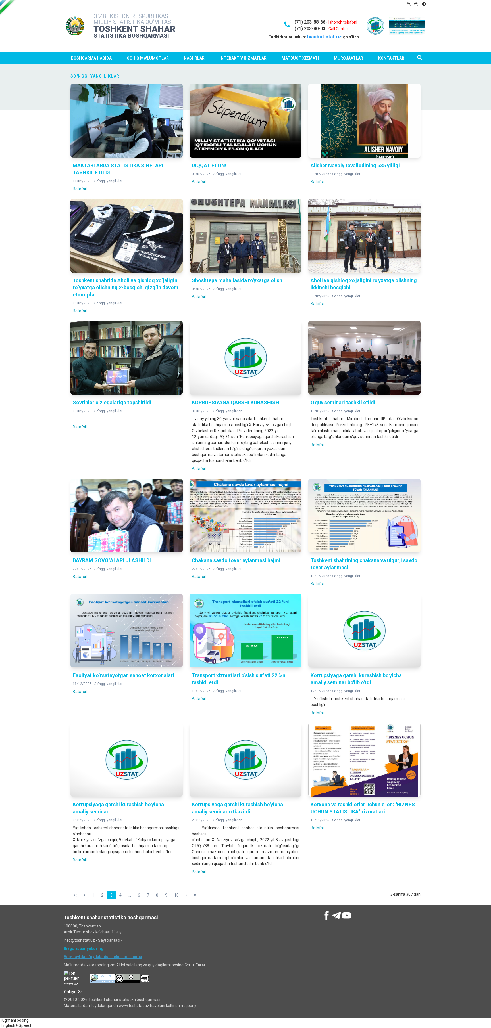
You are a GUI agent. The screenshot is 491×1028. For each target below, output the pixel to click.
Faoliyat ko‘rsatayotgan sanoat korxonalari (123, 675)
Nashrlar (194, 58)
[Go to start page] (75, 895)
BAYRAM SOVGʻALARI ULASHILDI (112, 560)
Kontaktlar (391, 58)
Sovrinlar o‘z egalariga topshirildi (112, 402)
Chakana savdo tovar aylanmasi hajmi (236, 560)
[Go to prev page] (84, 895)
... (129, 895)
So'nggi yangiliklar (108, 181)
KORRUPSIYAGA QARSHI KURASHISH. (236, 402)
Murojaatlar (348, 58)
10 (176, 895)
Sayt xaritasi (109, 940)
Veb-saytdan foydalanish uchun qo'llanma (103, 956)
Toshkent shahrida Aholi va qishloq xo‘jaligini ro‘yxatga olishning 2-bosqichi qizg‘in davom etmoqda (126, 287)
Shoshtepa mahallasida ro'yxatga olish (237, 280)
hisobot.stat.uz (324, 36)
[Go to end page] (195, 895)
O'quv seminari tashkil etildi (343, 402)
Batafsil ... (81, 189)
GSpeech (24, 1025)
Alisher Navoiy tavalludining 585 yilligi (355, 165)
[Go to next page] (186, 895)
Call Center (338, 28)
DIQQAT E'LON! (209, 165)
